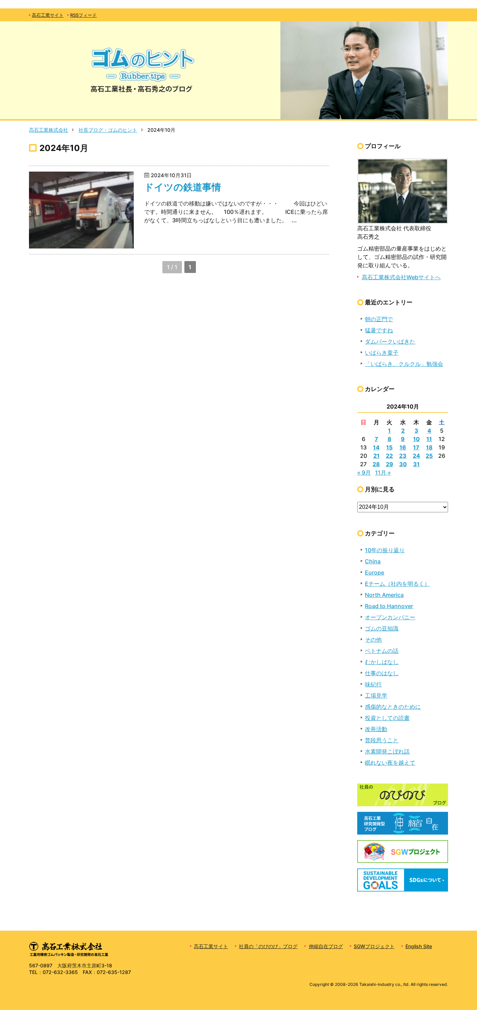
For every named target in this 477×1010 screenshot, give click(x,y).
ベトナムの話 (381, 650)
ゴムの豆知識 (381, 628)
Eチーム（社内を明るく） (397, 583)
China (373, 561)
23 (402, 455)
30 (403, 464)
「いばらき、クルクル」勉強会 (404, 363)
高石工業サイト (48, 15)
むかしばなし (381, 661)
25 (429, 455)
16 (402, 447)
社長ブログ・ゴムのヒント (108, 130)
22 (389, 455)
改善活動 (376, 729)
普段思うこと (381, 740)
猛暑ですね (379, 330)
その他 (373, 639)
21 (376, 455)
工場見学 (376, 695)
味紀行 (373, 684)
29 (389, 464)
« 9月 (364, 472)
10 (416, 438)
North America (384, 594)
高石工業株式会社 (48, 130)
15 (389, 447)
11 (429, 438)
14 (376, 447)
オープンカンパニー (390, 617)
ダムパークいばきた (390, 341)
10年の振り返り (385, 550)
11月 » (383, 472)
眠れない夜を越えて (390, 762)
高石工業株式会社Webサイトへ (401, 277)
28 (376, 464)
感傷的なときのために (393, 706)
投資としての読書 (387, 717)
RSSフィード (83, 15)
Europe (374, 572)
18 (429, 447)
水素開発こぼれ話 (387, 751)
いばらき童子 (381, 352)
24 (416, 455)
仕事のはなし (381, 673)
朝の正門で (379, 319)
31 (416, 464)
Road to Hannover (389, 606)
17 (416, 447)
